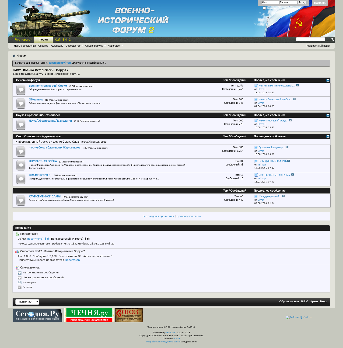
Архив (314, 301)
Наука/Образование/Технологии (38, 115)
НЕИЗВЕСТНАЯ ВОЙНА (43, 161)
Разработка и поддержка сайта (163, 342)
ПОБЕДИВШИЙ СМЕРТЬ (273, 161)
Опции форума (94, 45)
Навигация (114, 45)
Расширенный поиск (318, 45)
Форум (43, 39)
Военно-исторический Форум (48, 85)
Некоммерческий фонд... (273, 120)
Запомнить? (273, 8)
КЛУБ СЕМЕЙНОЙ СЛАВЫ (45, 196)
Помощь (320, 3)
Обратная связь (289, 301)
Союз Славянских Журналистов (38, 136)
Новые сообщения (25, 45)
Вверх (324, 301)
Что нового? (23, 39)
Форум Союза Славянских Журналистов (54, 147)
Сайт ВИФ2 (63, 39)
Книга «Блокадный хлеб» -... (275, 99)
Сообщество (73, 45)
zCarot (176, 339)
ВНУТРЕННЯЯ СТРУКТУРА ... (274, 175)
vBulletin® (170, 332)
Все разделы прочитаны (158, 216)
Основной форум (28, 80)
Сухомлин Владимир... (272, 147)
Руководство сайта (189, 216)
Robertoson (72, 260)
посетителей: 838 (38, 238)
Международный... (270, 196)
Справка (43, 45)
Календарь (57, 45)
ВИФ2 (304, 301)
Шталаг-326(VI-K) (40, 175)
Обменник (36, 99)
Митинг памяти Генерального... (277, 85)
